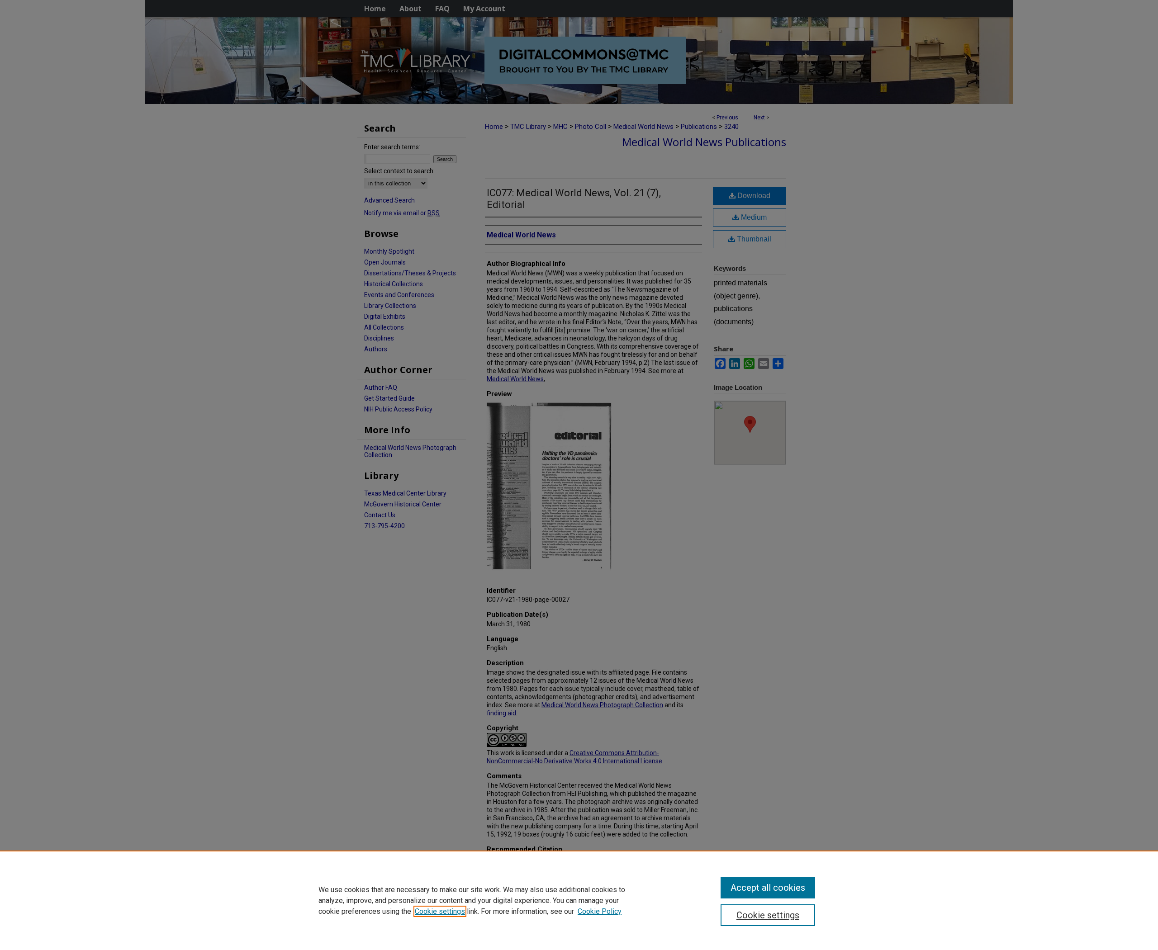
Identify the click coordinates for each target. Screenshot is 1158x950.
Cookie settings (440, 911)
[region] (579, 900)
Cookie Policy (600, 911)
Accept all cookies (768, 887)
